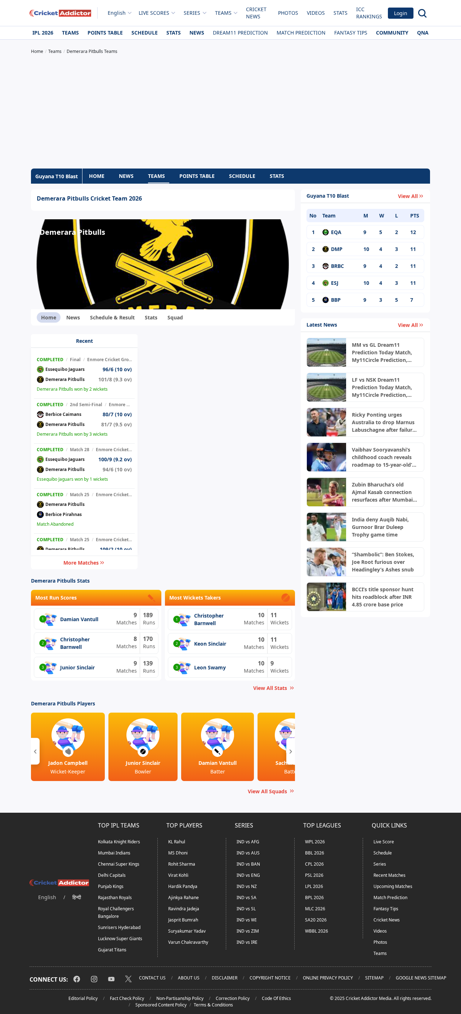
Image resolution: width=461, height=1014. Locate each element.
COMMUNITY (392, 32)
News (196, 32)
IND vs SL (246, 909)
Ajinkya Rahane (183, 897)
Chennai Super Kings (118, 864)
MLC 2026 (315, 909)
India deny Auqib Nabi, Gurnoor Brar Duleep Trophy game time (380, 527)
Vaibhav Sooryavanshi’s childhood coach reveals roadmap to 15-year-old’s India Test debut (383, 457)
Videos (316, 12)
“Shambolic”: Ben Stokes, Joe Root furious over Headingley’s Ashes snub (383, 562)
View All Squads (267, 791)
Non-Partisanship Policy (179, 998)
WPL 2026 (315, 842)
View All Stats (270, 688)
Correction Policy (233, 998)
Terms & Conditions (213, 1005)
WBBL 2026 (316, 931)
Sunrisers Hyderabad (119, 927)
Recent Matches (389, 875)
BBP (336, 299)
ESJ (335, 282)
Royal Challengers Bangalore (116, 912)
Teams (70, 32)
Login (400, 13)
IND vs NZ (247, 886)
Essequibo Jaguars (65, 369)
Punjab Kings (111, 886)
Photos (288, 12)
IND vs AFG (248, 842)
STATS (277, 175)
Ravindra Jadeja (183, 909)
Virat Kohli (178, 875)
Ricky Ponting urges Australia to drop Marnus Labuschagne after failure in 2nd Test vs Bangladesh (384, 422)
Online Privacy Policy (328, 978)
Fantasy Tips (350, 32)
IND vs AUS (248, 853)
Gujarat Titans (112, 950)
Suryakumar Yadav (187, 931)
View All (408, 196)
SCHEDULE (242, 175)
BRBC (337, 266)
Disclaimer (224, 978)
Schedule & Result (112, 317)
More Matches (81, 562)
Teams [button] (223, 12)
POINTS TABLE (197, 175)
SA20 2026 (316, 920)
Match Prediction (301, 32)
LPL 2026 (314, 886)
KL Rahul (176, 842)
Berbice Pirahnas (63, 514)
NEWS (126, 175)
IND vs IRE (247, 942)
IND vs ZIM (248, 931)
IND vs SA (246, 897)
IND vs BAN (248, 864)
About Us (189, 978)
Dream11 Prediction (240, 32)
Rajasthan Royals (115, 897)
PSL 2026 (314, 875)
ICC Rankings (369, 13)
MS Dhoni (178, 853)
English (117, 12)
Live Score (383, 842)
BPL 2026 (314, 897)
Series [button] (192, 12)
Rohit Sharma (181, 864)
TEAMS (156, 175)
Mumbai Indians (114, 853)
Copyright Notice (270, 978)
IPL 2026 (42, 32)
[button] (35, 751)
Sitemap (374, 978)
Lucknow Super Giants (120, 939)
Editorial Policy (83, 998)
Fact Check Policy (127, 998)
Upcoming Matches (392, 886)
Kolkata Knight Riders (119, 842)
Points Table (105, 32)
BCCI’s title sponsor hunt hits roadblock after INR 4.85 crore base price (382, 597)
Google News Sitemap (421, 978)
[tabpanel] (84, 452)
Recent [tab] (84, 340)
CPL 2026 (314, 864)
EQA (336, 232)
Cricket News (256, 13)
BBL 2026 (314, 853)
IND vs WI (246, 920)
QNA (423, 32)
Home (48, 317)
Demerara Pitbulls (65, 379)
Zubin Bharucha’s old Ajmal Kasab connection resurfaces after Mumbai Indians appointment (382, 492)
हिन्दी (76, 897)
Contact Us (152, 978)
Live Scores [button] (154, 12)
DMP (337, 249)
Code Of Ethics (276, 998)
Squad (175, 317)
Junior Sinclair (77, 667)
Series (379, 864)
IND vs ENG (248, 875)
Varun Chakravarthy (188, 942)
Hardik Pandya (182, 886)
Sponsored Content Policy (161, 1005)
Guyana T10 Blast (56, 176)
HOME (96, 175)
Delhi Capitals (112, 875)
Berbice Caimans (63, 414)
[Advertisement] (230, 112)
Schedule (144, 32)
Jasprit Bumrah (183, 920)
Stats (341, 12)
